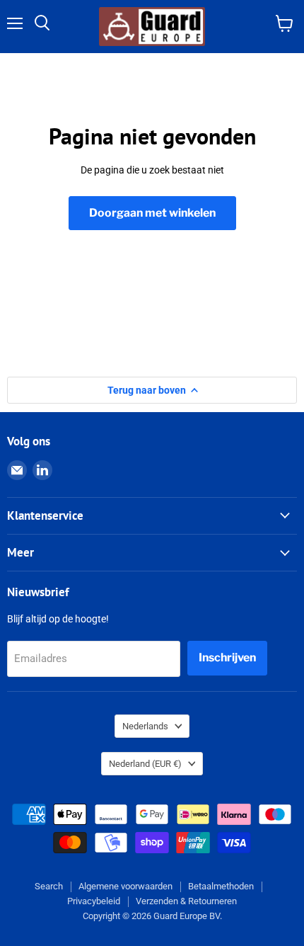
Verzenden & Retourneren (186, 901)
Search (49, 886)
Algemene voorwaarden (125, 886)
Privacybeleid (93, 901)
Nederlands (145, 726)
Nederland (145, 763)
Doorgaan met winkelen (152, 213)
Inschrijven (227, 657)
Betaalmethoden (221, 886)
